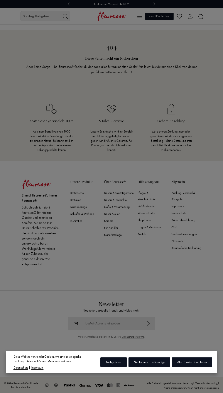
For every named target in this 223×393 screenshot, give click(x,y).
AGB (174, 227)
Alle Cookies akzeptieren (192, 362)
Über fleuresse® (115, 182)
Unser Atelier (112, 214)
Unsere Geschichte (115, 200)
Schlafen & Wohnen (82, 214)
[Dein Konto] (190, 16)
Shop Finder (145, 220)
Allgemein (178, 182)
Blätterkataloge (113, 235)
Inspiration (76, 221)
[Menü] (139, 16)
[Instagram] (56, 385)
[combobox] (40, 16)
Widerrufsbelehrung (183, 220)
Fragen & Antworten (150, 227)
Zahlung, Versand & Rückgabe (183, 196)
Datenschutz (178, 213)
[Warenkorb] (201, 16)
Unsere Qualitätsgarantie (119, 193)
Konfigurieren (114, 362)
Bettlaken (75, 200)
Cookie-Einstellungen (184, 234)
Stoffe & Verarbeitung (117, 207)
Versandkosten (202, 383)
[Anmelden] (148, 323)
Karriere (108, 221)
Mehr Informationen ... (60, 361)
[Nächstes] (153, 3)
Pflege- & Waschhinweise (147, 196)
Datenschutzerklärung (133, 336)
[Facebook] (47, 385)
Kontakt (142, 234)
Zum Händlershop (159, 16)
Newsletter (177, 241)
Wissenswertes (146, 213)
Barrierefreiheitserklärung (186, 248)
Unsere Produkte (81, 182)
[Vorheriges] (69, 3)
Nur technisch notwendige (149, 362)
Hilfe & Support (148, 182)
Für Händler (111, 228)
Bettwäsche (77, 193)
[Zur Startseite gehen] (111, 16)
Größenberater (146, 206)
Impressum (177, 206)
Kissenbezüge (78, 207)
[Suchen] (65, 16)
